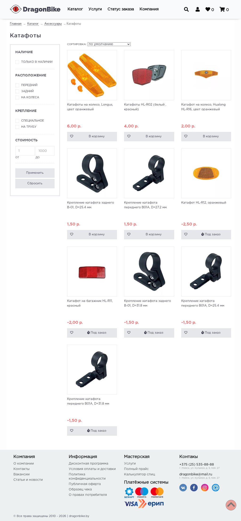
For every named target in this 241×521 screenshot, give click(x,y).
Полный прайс (136, 469)
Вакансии (21, 474)
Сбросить (34, 183)
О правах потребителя (88, 494)
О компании (23, 463)
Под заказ (212, 234)
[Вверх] (231, 505)
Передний (29, 85)
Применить (35, 173)
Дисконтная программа (88, 463)
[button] (75, 9)
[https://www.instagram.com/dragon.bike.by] (205, 487)
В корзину (97, 136)
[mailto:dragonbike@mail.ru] (215, 487)
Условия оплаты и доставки (92, 469)
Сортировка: (77, 44)
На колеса (30, 97)
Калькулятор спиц (139, 474)
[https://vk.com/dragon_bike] (183, 487)
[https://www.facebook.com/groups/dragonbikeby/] (194, 487)
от (17, 157)
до (38, 157)
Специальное (32, 120)
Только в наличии (36, 62)
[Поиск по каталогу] (186, 9)
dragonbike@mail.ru (199, 476)
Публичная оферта (85, 484)
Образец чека (80, 489)
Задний (27, 91)
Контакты (21, 469)
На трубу (28, 127)
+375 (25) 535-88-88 (199, 466)
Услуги (130, 463)
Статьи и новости (28, 479)
